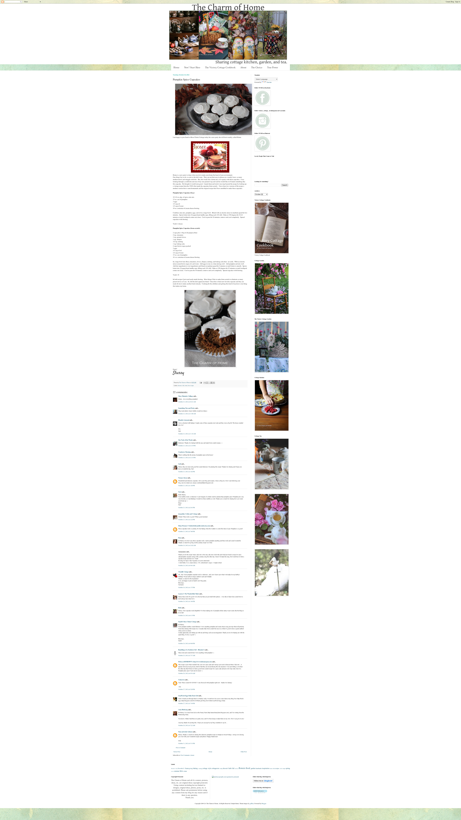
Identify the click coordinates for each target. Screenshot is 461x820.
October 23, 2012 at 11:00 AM (187, 414)
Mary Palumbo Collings (185, 396)
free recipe (191, 385)
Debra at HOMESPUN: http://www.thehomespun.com (195, 662)
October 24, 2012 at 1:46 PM (186, 601)
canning (200, 768)
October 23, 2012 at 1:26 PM (186, 485)
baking (195, 768)
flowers (242, 768)
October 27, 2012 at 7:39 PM (186, 703)
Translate (269, 82)
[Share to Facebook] (211, 383)
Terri (179, 492)
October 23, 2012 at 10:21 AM (187, 402)
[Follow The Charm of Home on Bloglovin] (263, 782)
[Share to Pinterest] (214, 383)
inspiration (265, 768)
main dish (272, 768)
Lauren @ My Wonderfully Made (188, 594)
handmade (259, 768)
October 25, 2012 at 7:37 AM (186, 655)
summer (176, 771)
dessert (180, 385)
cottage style (207, 768)
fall (183, 385)
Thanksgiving (189, 768)
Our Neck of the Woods (185, 440)
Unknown (181, 680)
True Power (272, 67)
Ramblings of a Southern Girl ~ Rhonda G (191, 650)
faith (229, 768)
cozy (221, 768)
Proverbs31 (181, 768)
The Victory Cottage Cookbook (220, 67)
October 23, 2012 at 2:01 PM (186, 507)
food (186, 385)
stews (172, 771)
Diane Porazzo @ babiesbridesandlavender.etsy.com (194, 526)
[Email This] (204, 383)
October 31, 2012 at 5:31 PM (186, 743)
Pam (179, 538)
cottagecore (215, 768)
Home (176, 67)
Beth (179, 608)
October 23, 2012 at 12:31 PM (187, 457)
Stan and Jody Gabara (185, 732)
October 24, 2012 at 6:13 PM (186, 615)
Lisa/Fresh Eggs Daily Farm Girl (188, 696)
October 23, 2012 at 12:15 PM (187, 446)
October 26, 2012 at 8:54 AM (186, 673)
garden (253, 768)
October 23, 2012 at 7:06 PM (186, 531)
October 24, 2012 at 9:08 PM (186, 643)
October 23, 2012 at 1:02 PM (186, 471)
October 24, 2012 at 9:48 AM (186, 565)
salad (281, 768)
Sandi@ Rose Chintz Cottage (187, 622)
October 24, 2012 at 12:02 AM (187, 545)
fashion (236, 768)
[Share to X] (209, 383)
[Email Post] (200, 382)
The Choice (256, 67)
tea (181, 770)
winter (185, 771)
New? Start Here (192, 67)
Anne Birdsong (183, 710)
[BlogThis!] (207, 383)
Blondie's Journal (183, 420)
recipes (277, 768)
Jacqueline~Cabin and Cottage (187, 514)
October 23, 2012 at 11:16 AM (187, 434)
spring (288, 768)
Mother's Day (174, 768)
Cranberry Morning (184, 452)
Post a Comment (180, 748)
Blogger (264, 803)
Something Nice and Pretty (186, 408)
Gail (179, 464)
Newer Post (176, 752)
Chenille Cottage (183, 572)
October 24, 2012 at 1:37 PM (186, 587)
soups (283, 768)
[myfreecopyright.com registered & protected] (225, 777)
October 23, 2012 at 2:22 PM (186, 519)
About (243, 67)
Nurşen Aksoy (182, 478)
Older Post (244, 752)
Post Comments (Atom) (187, 755)
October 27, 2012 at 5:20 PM (186, 689)
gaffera (252, 803)
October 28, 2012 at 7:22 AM (186, 725)
